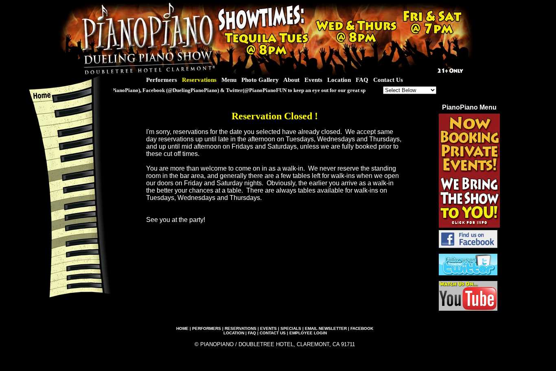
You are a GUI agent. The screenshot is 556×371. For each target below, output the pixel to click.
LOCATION (233, 333)
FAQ (362, 80)
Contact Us (388, 80)
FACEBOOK (361, 328)
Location (339, 80)
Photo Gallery (260, 80)
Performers (161, 80)
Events (313, 80)
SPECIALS (290, 328)
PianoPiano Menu (469, 107)
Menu (228, 80)
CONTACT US (273, 333)
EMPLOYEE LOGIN (308, 333)
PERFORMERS (206, 328)
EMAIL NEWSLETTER (326, 328)
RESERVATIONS (240, 328)
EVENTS (268, 328)
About (291, 80)
